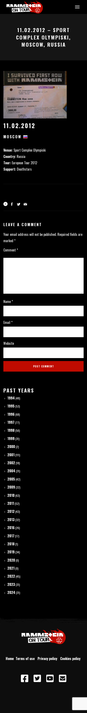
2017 (10, 535)
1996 (11, 414)
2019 (11, 551)
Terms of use (26, 658)
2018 (11, 543)
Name (8, 301)
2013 (11, 519)
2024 (11, 592)
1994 (11, 398)
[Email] (62, 678)
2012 (11, 511)
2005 (11, 479)
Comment (10, 250)
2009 (11, 487)
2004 (11, 470)
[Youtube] (50, 678)
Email (7, 322)
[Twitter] (37, 678)
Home (10, 658)
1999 (11, 438)
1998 (11, 430)
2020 (11, 560)
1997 (10, 422)
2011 (10, 503)
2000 (11, 446)
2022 (11, 576)
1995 (11, 406)
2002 (11, 462)
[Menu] (76, 6)
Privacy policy (48, 658)
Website (8, 343)
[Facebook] (24, 678)
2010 (11, 495)
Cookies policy (70, 658)
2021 (11, 568)
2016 (11, 527)
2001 (11, 454)
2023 (11, 584)
